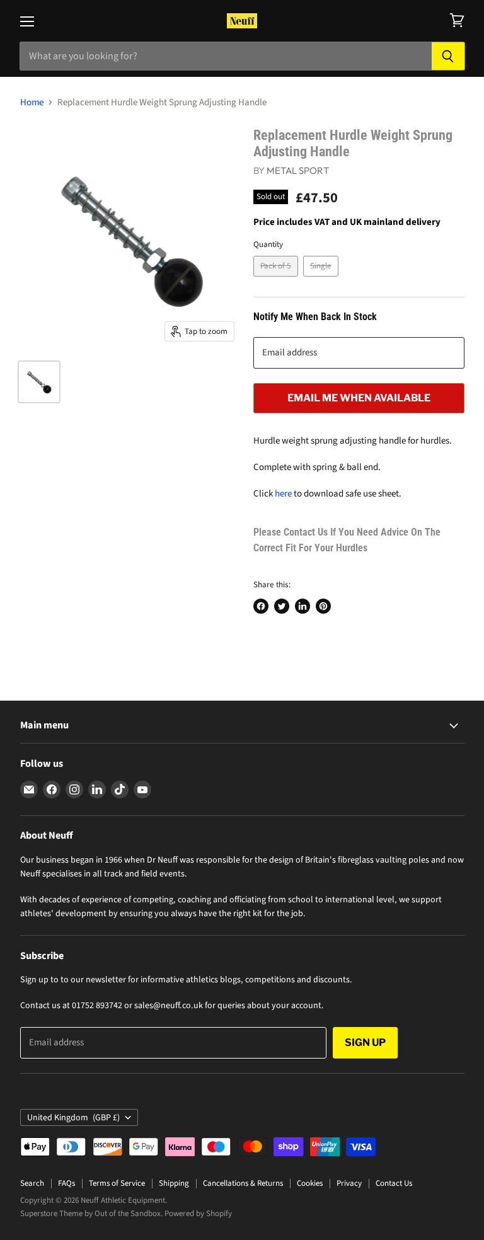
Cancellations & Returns (243, 1183)
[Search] (448, 56)
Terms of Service (117, 1183)
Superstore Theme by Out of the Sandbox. (91, 1213)
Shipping (174, 1183)
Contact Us (394, 1183)
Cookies (310, 1183)
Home (31, 102)
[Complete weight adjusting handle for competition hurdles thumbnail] (39, 382)
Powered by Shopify (198, 1213)
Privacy (349, 1183)
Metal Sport (298, 170)
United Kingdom (73, 1117)
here (283, 493)
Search (32, 1183)
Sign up (365, 1042)
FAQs (66, 1183)
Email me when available (358, 398)
